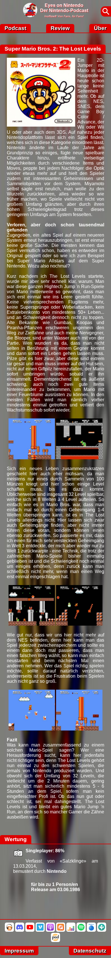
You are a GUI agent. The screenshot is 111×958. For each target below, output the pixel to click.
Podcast (15, 28)
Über (100, 28)
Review (60, 28)
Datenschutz (89, 951)
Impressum (19, 951)
